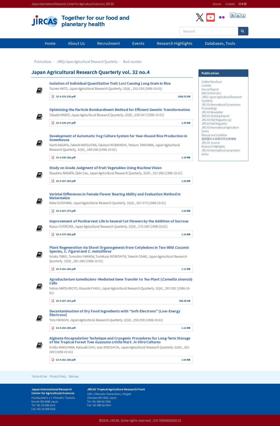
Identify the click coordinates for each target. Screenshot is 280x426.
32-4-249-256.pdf (65, 157)
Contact (230, 4)
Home (50, 43)
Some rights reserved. (136, 420)
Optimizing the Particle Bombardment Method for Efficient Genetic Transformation (119, 109)
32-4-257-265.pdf (65, 180)
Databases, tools (220, 43)
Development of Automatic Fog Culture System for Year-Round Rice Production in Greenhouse (118, 137)
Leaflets (206, 85)
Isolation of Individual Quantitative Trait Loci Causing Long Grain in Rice (110, 83)
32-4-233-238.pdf (65, 96)
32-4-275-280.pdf (65, 234)
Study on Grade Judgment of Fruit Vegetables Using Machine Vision (105, 167)
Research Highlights (174, 43)
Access (217, 4)
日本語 (242, 4)
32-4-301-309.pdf (65, 359)
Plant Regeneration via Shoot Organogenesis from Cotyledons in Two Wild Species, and (119, 249)
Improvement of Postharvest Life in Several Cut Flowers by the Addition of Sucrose (118, 220)
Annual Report (210, 89)
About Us (76, 43)
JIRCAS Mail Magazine (214, 123)
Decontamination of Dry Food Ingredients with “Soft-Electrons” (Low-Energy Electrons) (114, 312)
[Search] (243, 31)
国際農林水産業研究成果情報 (219, 139)
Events (138, 43)
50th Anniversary (211, 93)
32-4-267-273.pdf (65, 210)
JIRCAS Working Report (215, 116)
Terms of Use (39, 376)
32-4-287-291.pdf (65, 300)
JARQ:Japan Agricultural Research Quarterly (87, 61)
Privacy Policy (58, 376)
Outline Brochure (212, 81)
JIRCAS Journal (211, 142)
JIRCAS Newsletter (212, 112)
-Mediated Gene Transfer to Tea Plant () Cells (120, 281)
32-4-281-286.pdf (65, 268)
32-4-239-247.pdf (65, 122)
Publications (42, 61)
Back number (132, 61)
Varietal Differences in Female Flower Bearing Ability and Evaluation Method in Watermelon (115, 195)
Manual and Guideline (214, 135)
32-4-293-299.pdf (65, 327)
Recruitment (108, 43)
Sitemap (73, 376)
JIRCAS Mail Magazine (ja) (216, 120)
